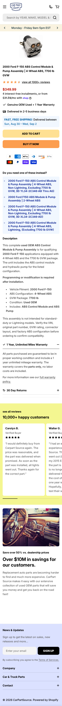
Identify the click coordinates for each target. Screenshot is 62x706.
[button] (5, 28)
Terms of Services (48, 659)
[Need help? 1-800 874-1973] (51, 7)
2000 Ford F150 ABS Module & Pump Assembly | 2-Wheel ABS (31, 198)
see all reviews (12, 411)
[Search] (55, 18)
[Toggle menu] (5, 7)
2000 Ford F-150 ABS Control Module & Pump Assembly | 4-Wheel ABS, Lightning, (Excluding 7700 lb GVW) (32, 226)
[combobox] (31, 18)
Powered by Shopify (45, 700)
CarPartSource (22, 700)
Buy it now (31, 144)
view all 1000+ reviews (36, 82)
